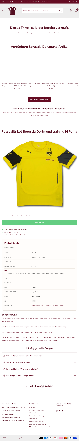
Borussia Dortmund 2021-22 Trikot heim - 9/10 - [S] (50, 85)
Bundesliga (9, 321)
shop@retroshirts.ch (12, 417)
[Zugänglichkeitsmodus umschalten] (76, 1)
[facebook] (59, 410)
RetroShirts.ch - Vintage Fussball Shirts (48, 305)
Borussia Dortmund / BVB (42, 318)
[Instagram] (57, 410)
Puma (21, 326)
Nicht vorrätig (39, 222)
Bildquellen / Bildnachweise (40, 427)
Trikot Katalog (3, 10)
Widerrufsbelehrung (36, 421)
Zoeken (60, 10)
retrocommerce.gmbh (14, 438)
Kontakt (71, 1)
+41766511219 (9, 414)
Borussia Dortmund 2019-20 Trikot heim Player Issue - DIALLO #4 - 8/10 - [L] (17, 85)
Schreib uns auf (14, 420)
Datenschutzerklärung (37, 424)
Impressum (33, 418)
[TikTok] (62, 410)
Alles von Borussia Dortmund (39, 99)
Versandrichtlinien (36, 410)
